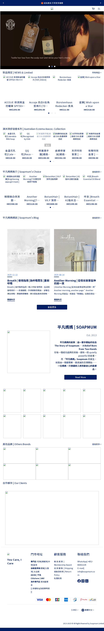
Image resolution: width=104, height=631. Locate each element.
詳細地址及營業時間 (41, 588)
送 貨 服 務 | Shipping (63, 568)
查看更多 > (96, 171)
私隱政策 (58, 578)
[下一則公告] (100, 3)
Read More (80, 377)
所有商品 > (96, 72)
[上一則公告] (3, 3)
